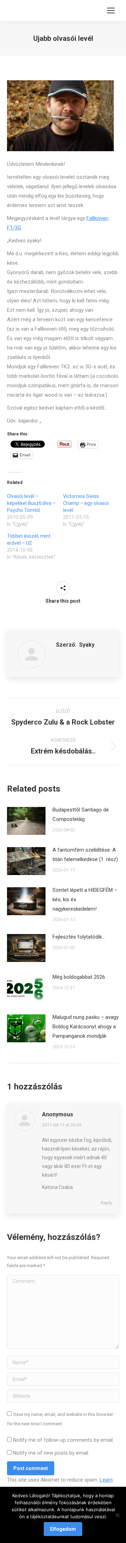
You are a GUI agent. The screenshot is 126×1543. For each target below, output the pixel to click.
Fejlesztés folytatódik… (78, 937)
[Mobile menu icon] (111, 10)
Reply (106, 1202)
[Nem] (117, 1515)
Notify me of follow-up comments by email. (63, 1440)
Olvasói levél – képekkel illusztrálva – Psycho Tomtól (31, 503)
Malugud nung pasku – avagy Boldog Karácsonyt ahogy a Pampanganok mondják (85, 1026)
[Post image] (26, 821)
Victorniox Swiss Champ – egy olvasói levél (86, 503)
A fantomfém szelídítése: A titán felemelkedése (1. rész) (85, 854)
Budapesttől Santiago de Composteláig (80, 814)
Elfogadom (63, 1529)
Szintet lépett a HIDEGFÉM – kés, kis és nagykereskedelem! (84, 899)
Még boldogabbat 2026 (78, 977)
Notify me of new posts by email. (51, 1453)
